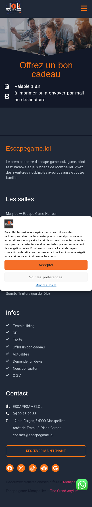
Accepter (46, 265)
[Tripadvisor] (44, 468)
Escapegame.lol (28, 148)
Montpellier (72, 482)
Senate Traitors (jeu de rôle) (28, 293)
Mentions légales (46, 285)
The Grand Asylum (64, 491)
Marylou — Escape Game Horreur (31, 214)
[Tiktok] (32, 468)
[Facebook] (10, 468)
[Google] (55, 468)
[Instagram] (21, 468)
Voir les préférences (46, 277)
